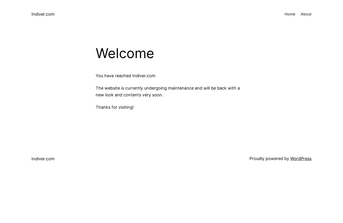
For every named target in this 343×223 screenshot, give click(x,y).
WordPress (301, 158)
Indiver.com (43, 14)
